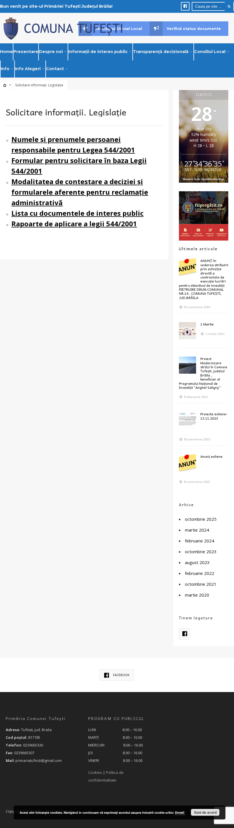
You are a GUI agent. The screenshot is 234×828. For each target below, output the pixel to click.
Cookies (95, 772)
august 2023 (197, 562)
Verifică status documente (194, 29)
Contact (55, 68)
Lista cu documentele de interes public (77, 213)
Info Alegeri (28, 68)
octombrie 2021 (201, 584)
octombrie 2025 (201, 519)
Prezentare (25, 51)
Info (5, 68)
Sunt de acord (205, 812)
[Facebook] (185, 6)
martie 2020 (197, 595)
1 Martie (207, 324)
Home (6, 51)
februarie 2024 (199, 541)
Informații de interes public (98, 51)
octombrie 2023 (201, 551)
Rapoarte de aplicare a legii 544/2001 (74, 223)
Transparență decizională (161, 51)
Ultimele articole (198, 249)
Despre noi (51, 51)
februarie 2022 (199, 573)
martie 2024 (197, 530)
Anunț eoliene (211, 456)
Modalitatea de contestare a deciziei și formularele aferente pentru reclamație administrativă (79, 192)
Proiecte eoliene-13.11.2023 (213, 416)
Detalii (180, 812)
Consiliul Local (209, 51)
